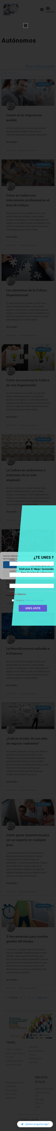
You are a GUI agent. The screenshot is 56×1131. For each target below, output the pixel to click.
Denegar (28, 573)
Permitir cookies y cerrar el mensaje (28, 564)
